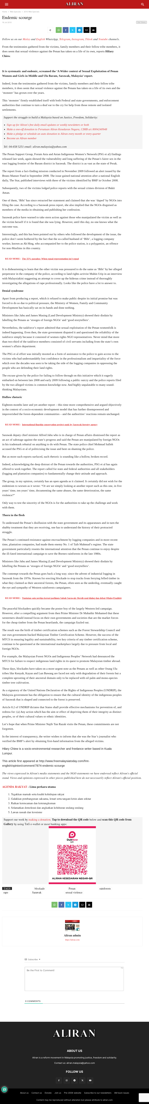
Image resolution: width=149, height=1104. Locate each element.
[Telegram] (80, 30)
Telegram (64, 39)
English (40, 39)
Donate (48, 1093)
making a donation (39, 819)
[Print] (93, 30)
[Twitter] (73, 30)
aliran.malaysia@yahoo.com (80, 1063)
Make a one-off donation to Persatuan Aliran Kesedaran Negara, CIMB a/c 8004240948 (57, 129)
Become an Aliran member (22, 138)
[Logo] (74, 1042)
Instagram (78, 39)
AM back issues (121, 1093)
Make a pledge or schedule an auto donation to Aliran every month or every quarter (54, 133)
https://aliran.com (72, 939)
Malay (26, 39)
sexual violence (73, 892)
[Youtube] (90, 1080)
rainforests (105, 888)
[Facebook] (66, 30)
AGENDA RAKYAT (14, 787)
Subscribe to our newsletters (97, 1093)
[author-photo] (72, 931)
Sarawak (36, 892)
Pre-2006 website (72, 1093)
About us (24, 1093)
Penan (72, 888)
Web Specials (15, 12)
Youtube (103, 39)
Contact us (36, 1093)
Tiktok (89, 39)
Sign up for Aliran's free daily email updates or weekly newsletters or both (48, 124)
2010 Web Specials (31, 12)
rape (5, 892)
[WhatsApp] (59, 30)
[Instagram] (67, 1080)
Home (4, 12)
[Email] (86, 30)
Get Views (141, 22)
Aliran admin (72, 935)
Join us (57, 1093)
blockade (40, 888)
